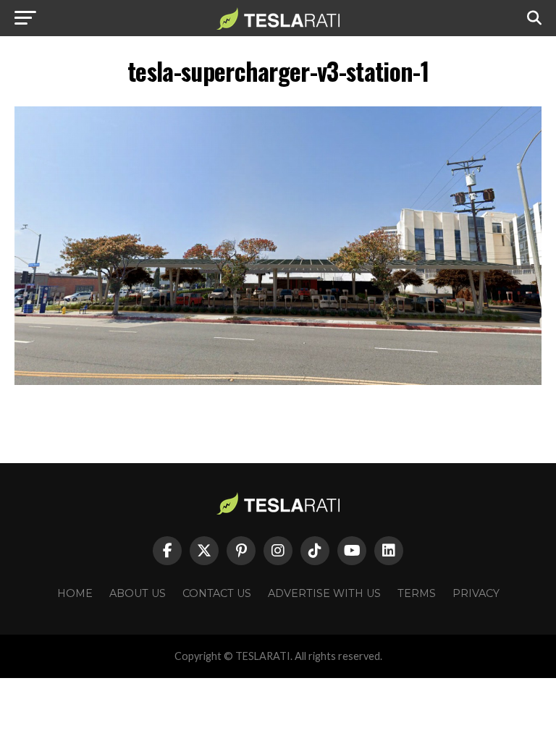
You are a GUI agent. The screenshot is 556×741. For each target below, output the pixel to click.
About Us (137, 593)
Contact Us (216, 593)
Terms (416, 593)
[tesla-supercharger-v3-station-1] (278, 381)
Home (75, 593)
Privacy (476, 593)
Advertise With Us (324, 593)
